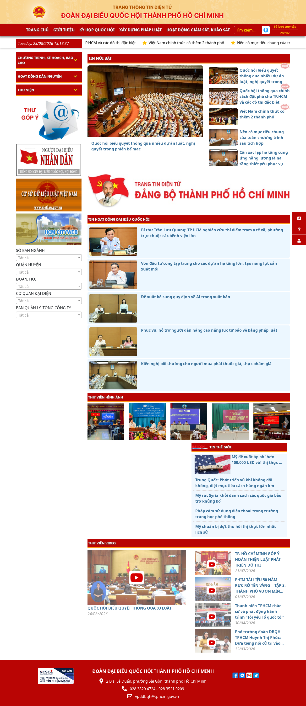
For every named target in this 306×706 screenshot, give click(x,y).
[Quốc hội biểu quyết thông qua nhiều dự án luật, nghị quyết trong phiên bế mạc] (128, 134)
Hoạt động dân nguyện (40, 76)
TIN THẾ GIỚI (220, 447)
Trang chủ (37, 29)
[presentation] (90, 422)
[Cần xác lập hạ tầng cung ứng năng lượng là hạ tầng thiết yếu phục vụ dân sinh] (162, 134)
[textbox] (49, 258)
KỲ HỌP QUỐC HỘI (97, 29)
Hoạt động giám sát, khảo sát (198, 29)
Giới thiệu (64, 29)
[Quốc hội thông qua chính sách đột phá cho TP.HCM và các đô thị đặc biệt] (136, 134)
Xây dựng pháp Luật (140, 29)
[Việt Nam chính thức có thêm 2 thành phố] (145, 134)
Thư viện (26, 90)
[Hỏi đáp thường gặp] (299, 228)
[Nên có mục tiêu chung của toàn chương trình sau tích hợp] (154, 134)
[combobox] (49, 257)
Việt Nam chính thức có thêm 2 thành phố (162, 42)
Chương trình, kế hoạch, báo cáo (45, 60)
